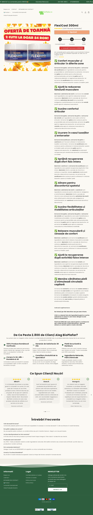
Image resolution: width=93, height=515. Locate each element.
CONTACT (6, 477)
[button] (82, 12)
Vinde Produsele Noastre (11, 488)
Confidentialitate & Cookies (34, 475)
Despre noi (7, 475)
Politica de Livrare (31, 480)
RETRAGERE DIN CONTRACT (11, 480)
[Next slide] (91, 395)
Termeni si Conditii (31, 477)
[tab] (44, 411)
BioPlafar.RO (48, 501)
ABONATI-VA (57, 489)
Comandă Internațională (11, 485)
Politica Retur (29, 483)
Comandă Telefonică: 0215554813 (72, 48)
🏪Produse (7, 483)
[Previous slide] (2, 395)
